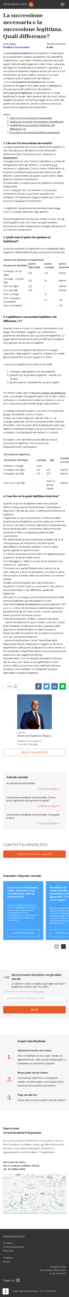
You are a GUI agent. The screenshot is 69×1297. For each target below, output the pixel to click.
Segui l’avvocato (34, 752)
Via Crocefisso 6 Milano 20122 (53, 1270)
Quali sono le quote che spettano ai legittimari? (37, 121)
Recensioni (8, 1251)
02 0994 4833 (59, 1273)
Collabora (8, 1258)
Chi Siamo (8, 1243)
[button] (63, 946)
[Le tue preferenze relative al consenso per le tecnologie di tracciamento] (6, 1291)
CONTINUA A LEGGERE (23, 933)
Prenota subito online (34, 854)
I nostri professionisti (13, 1247)
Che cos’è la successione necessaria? (31, 117)
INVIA (34, 1010)
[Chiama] (31, 4)
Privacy (6, 1261)
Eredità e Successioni (16, 47)
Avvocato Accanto (58, 1267)
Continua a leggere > (48, 788)
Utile (9, 686)
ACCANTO (15, 4)
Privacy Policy (39, 992)
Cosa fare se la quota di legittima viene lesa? (35, 132)
